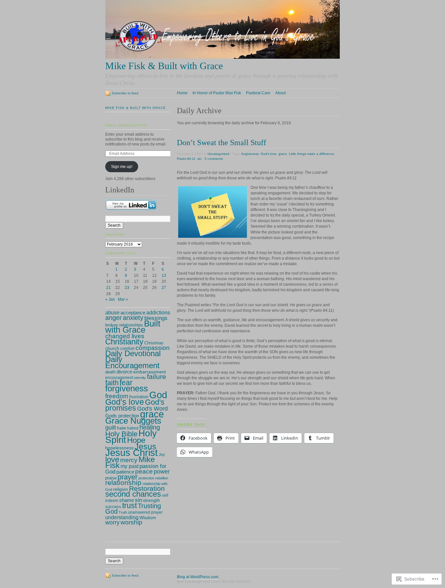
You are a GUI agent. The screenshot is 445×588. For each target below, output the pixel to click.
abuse (112, 312)
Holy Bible (121, 434)
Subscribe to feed (125, 93)
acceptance (133, 312)
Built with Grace (132, 327)
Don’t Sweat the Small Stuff (221, 142)
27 (164, 287)
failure (156, 376)
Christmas (154, 342)
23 (127, 287)
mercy (128, 460)
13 (164, 275)
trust (129, 505)
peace (144, 471)
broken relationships (124, 325)
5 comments (214, 158)
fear (126, 382)
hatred (132, 428)
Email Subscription (126, 125)
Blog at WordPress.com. (198, 577)
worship (131, 522)
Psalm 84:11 (186, 158)
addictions (158, 312)
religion (120, 489)
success (113, 506)
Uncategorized (218, 154)
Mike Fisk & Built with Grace (135, 108)
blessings (155, 318)
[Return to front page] (222, 57)
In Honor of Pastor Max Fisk (217, 93)
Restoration (147, 488)
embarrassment (149, 371)
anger (113, 317)
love (112, 459)
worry (112, 522)
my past (129, 466)
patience (125, 472)
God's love (269, 154)
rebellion (161, 478)
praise (111, 478)
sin (199, 158)
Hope (136, 440)
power (162, 471)
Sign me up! (121, 166)
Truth (123, 512)
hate (121, 428)
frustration (138, 396)
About (280, 93)
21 (108, 287)
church (112, 348)
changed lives (124, 336)
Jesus (145, 446)
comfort (127, 348)
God (158, 395)
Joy (162, 454)
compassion (153, 347)
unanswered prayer (145, 512)
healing (149, 427)
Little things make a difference (311, 154)
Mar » (123, 299)
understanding (121, 517)
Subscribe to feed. (125, 575)
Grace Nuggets (133, 420)
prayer (127, 477)
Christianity (124, 341)
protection (146, 478)
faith (112, 383)
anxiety (133, 317)
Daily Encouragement (132, 362)
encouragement (119, 377)
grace (283, 154)
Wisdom (147, 517)
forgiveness (250, 154)
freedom (116, 396)
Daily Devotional (133, 353)
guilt (110, 427)
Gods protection (122, 415)
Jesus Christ (131, 452)
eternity (140, 378)
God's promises (135, 405)
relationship (123, 482)
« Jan (110, 299)
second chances (133, 494)
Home (182, 93)
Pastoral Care (258, 93)
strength (151, 500)
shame (126, 500)
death (110, 371)
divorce (124, 371)
